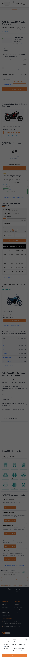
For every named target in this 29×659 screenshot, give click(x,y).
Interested (14, 656)
